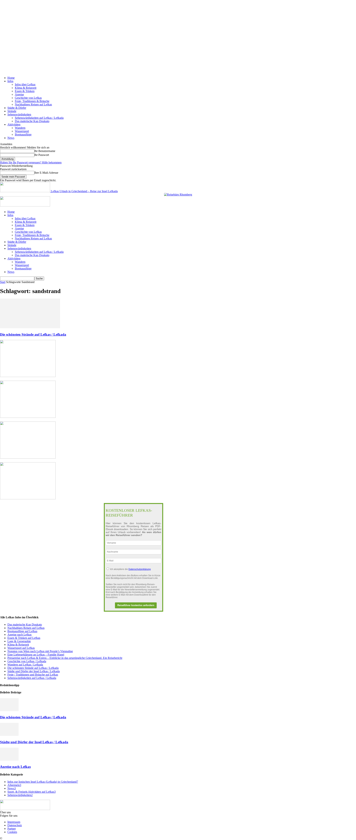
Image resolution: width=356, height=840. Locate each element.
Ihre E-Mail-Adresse (46, 172)
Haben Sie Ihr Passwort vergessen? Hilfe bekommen (31, 162)
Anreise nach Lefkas (19, 634)
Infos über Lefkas (25, 84)
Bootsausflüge (23, 134)
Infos (10, 81)
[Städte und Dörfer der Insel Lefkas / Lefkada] (9, 734)
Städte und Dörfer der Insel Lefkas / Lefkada (33, 671)
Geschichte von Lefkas (28, 97)
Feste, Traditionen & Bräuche (32, 101)
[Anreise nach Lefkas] (9, 759)
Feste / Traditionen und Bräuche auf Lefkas (32, 674)
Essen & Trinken (24, 91)
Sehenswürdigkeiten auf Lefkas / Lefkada (39, 117)
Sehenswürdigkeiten (19, 114)
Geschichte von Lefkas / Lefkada (26, 661)
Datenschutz (14, 825)
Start (2, 282)
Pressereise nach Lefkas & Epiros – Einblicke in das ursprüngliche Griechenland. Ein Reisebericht (64, 657)
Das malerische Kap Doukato (32, 121)
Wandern (20, 127)
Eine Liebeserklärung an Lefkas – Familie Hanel (35, 654)
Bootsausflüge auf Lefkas (22, 631)
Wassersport (22, 131)
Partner (11, 828)
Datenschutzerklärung (139, 569)
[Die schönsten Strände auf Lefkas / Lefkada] (30, 327)
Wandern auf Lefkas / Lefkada (25, 664)
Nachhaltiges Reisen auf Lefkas (33, 104)
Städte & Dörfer (16, 107)
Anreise (19, 94)
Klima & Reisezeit (25, 87)
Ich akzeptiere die (130, 569)
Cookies (12, 832)
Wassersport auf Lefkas (21, 647)
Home (11, 77)
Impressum (13, 822)
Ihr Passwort (41, 154)
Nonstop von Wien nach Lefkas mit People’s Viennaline (40, 651)
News (10, 137)
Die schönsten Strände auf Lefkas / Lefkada (33, 334)
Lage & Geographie (19, 641)
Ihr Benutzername (44, 151)
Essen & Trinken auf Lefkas (23, 637)
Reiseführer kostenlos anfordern (135, 605)
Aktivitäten (13, 124)
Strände (11, 111)
